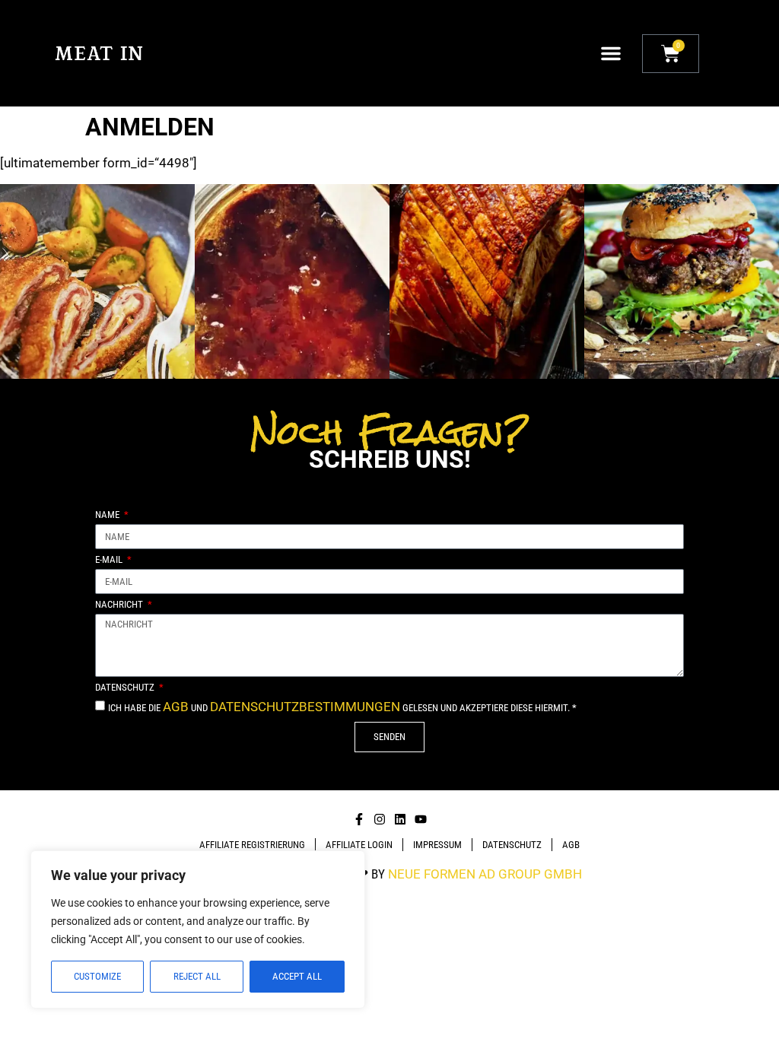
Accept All (297, 976)
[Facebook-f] (359, 819)
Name (108, 515)
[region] (197, 929)
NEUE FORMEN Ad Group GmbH (485, 874)
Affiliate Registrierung (252, 844)
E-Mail (110, 559)
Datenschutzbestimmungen (305, 706)
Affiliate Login (359, 844)
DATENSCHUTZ (512, 844)
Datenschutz (126, 687)
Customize (97, 976)
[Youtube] (421, 819)
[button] (611, 53)
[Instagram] (380, 819)
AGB (176, 706)
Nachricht (120, 604)
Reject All (197, 976)
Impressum (437, 844)
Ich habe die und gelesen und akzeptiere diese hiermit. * (342, 707)
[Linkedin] (400, 819)
